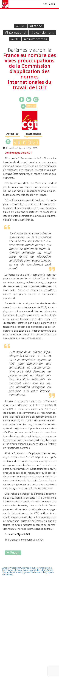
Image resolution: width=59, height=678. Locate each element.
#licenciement (42, 32)
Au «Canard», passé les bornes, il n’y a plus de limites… (28, 572)
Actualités (12, 133)
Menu (51, 4)
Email (36, 99)
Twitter (28, 99)
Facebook (21, 99)
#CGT (20, 26)
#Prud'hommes (35, 39)
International (33, 133)
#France (36, 26)
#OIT (15, 39)
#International (15, 32)
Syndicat (31, 105)
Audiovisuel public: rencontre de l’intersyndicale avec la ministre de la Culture (27, 568)
